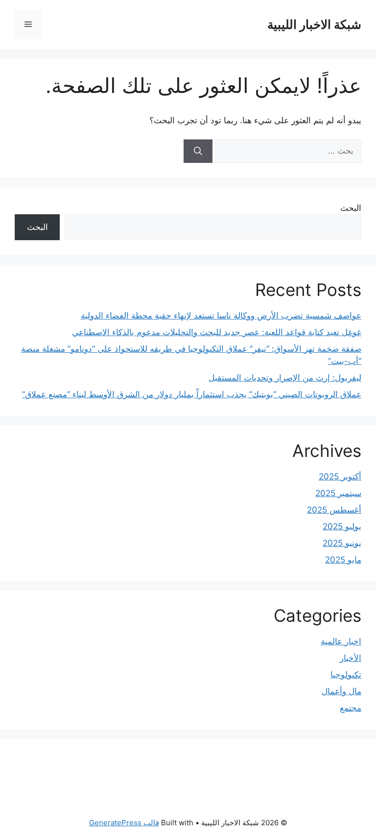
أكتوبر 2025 (340, 476)
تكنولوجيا (345, 674)
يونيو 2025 (342, 543)
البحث (350, 208)
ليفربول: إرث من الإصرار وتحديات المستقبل (285, 378)
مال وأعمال (341, 691)
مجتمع (350, 708)
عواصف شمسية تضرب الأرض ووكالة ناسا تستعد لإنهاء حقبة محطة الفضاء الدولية (221, 315)
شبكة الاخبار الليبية (314, 24)
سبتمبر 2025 (338, 493)
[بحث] (198, 151)
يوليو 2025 (342, 526)
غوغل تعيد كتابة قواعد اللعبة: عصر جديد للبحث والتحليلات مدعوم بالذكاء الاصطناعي (216, 332)
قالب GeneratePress (124, 822)
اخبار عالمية (341, 641)
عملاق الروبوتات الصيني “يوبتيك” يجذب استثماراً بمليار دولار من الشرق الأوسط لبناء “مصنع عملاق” (191, 394)
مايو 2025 (343, 560)
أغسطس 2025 (334, 510)
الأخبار (350, 658)
